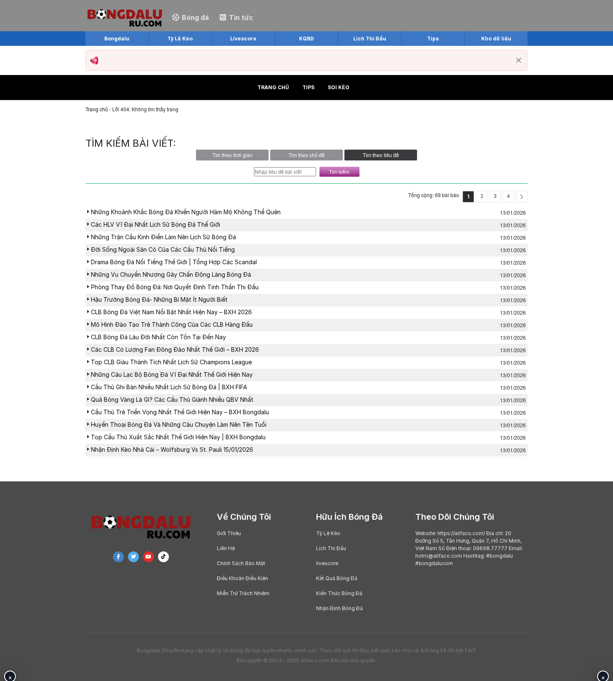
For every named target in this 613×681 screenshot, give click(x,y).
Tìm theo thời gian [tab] (232, 154)
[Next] (522, 197)
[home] (124, 16)
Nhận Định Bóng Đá (339, 608)
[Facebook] (118, 556)
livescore (327, 563)
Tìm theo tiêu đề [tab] (381, 154)
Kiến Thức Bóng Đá (339, 593)
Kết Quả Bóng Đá (336, 578)
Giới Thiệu (229, 533)
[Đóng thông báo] (518, 60)
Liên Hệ (226, 548)
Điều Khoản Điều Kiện (242, 578)
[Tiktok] (163, 556)
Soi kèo (338, 87)
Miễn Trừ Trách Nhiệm (243, 593)
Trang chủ (273, 87)
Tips (308, 87)
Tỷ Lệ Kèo (328, 533)
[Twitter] (133, 556)
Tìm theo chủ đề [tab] (307, 154)
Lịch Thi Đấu (331, 548)
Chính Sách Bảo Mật (241, 563)
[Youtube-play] (148, 556)
